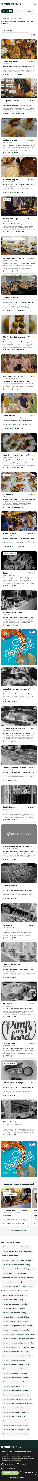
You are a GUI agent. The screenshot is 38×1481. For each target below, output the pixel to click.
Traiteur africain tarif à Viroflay (14, 1308)
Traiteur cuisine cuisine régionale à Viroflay (18, 1343)
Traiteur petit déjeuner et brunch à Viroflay (18, 1286)
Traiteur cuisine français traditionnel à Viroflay (19, 1347)
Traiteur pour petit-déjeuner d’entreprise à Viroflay (20, 1269)
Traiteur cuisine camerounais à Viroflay (17, 1399)
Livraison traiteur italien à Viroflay (15, 1295)
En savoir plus (17, 1460)
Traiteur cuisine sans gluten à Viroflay (16, 1395)
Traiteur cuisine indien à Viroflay (14, 1360)
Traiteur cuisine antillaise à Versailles (16, 1247)
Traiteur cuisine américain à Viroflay (15, 1378)
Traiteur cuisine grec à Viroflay (14, 1417)
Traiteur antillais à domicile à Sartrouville (17, 1251)
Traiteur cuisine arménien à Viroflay (15, 1434)
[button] (19, 1478)
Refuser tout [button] (28, 1473)
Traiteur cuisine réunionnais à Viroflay (16, 1408)
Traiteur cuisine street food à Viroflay (16, 1330)
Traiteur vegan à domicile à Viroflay (15, 1321)
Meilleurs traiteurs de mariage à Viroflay (17, 1260)
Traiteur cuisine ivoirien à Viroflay (14, 1386)
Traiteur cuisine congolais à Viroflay (15, 1391)
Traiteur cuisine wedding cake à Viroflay (17, 1356)
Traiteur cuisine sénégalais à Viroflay (16, 1365)
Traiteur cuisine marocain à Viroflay (15, 1382)
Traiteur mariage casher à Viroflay (15, 1304)
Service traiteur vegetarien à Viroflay (16, 1317)
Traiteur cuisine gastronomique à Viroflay (17, 1326)
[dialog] (19, 1465)
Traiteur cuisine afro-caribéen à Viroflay (17, 1404)
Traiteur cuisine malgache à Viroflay (16, 1412)
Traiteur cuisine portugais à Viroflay (15, 1425)
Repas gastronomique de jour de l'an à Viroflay (20, 1282)
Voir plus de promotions (19, 1231)
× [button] (36, 1450)
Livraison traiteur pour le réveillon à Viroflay (18, 1278)
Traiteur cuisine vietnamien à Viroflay (16, 1430)
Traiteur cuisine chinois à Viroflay (14, 1369)
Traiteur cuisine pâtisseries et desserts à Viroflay (20, 1334)
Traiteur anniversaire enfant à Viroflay (16, 1265)
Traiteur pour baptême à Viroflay (15, 1273)
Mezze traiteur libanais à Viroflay (14, 1313)
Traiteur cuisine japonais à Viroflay (15, 1373)
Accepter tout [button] (10, 1473)
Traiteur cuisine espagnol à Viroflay (15, 1352)
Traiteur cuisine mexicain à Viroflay (15, 1421)
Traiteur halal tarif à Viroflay (13, 1300)
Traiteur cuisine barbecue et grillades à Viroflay (20, 1339)
